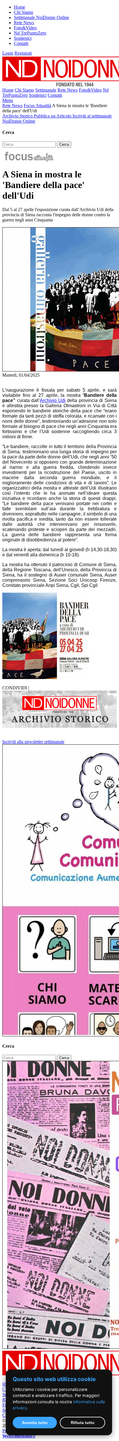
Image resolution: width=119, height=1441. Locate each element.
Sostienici (22, 38)
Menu (7, 100)
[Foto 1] (45, 677)
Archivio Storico (18, 115)
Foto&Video (25, 27)
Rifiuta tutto (82, 1422)
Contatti (21, 43)
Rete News (24, 22)
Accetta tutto (35, 1422)
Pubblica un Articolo (53, 115)
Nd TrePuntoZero (30, 33)
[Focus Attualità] (28, 160)
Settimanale (45, 90)
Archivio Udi (53, 400)
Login (7, 53)
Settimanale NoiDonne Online (41, 17)
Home (19, 7)
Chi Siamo (23, 12)
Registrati (23, 53)
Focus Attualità (37, 105)
